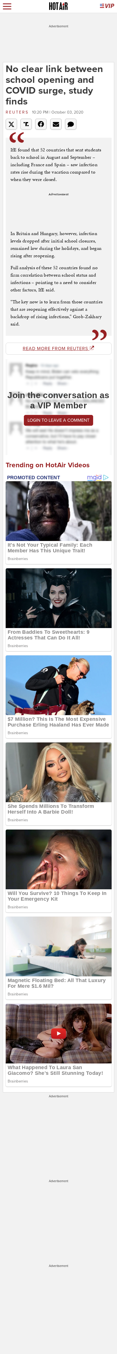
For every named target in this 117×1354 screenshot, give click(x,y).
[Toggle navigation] (7, 6)
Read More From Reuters (56, 348)
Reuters (18, 112)
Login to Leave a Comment (58, 420)
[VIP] (107, 6)
